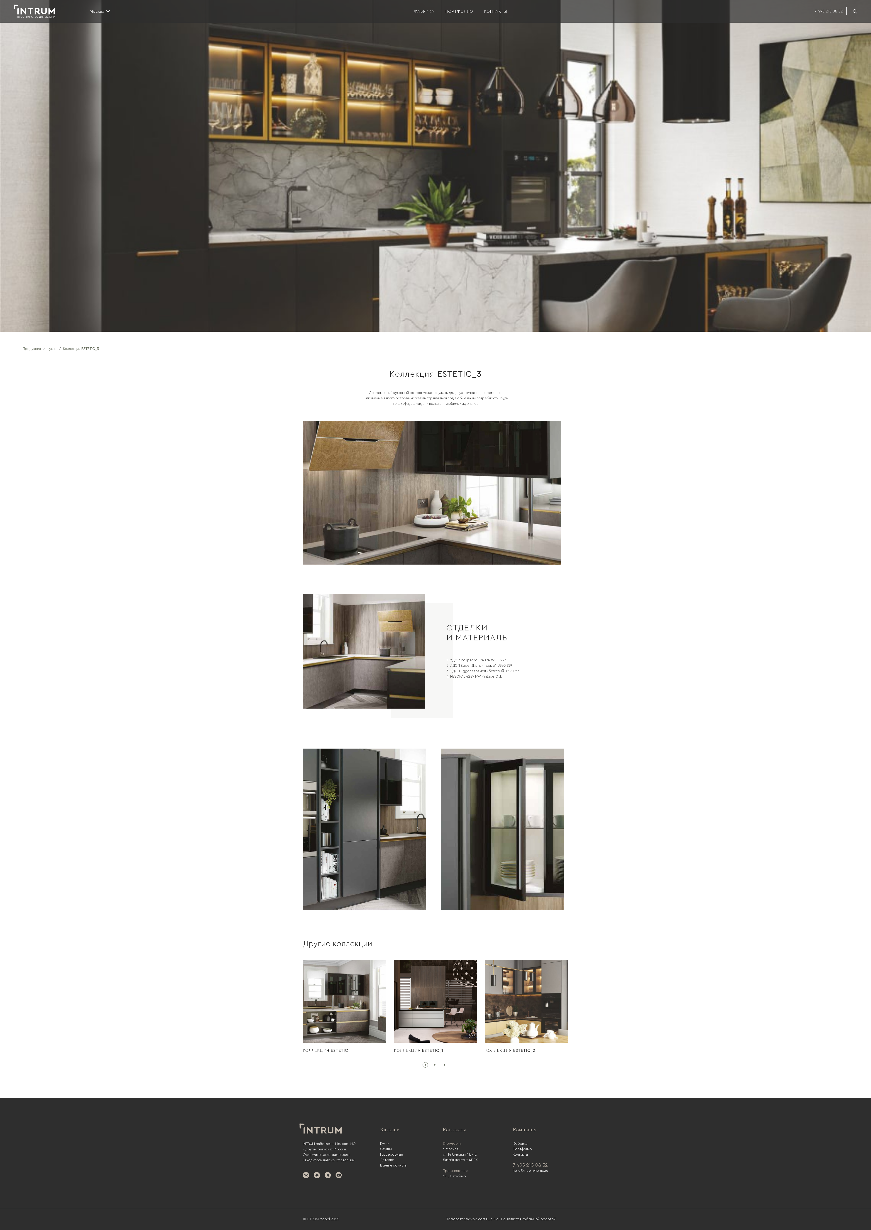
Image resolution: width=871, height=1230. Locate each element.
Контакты (520, 1154)
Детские (387, 1160)
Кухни (384, 1143)
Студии (386, 1149)
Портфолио (522, 1149)
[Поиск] (854, 11)
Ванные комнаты (393, 1165)
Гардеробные (391, 1154)
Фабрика (520, 1143)
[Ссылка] (34, 11)
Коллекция (325, 1050)
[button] (426, 1065)
